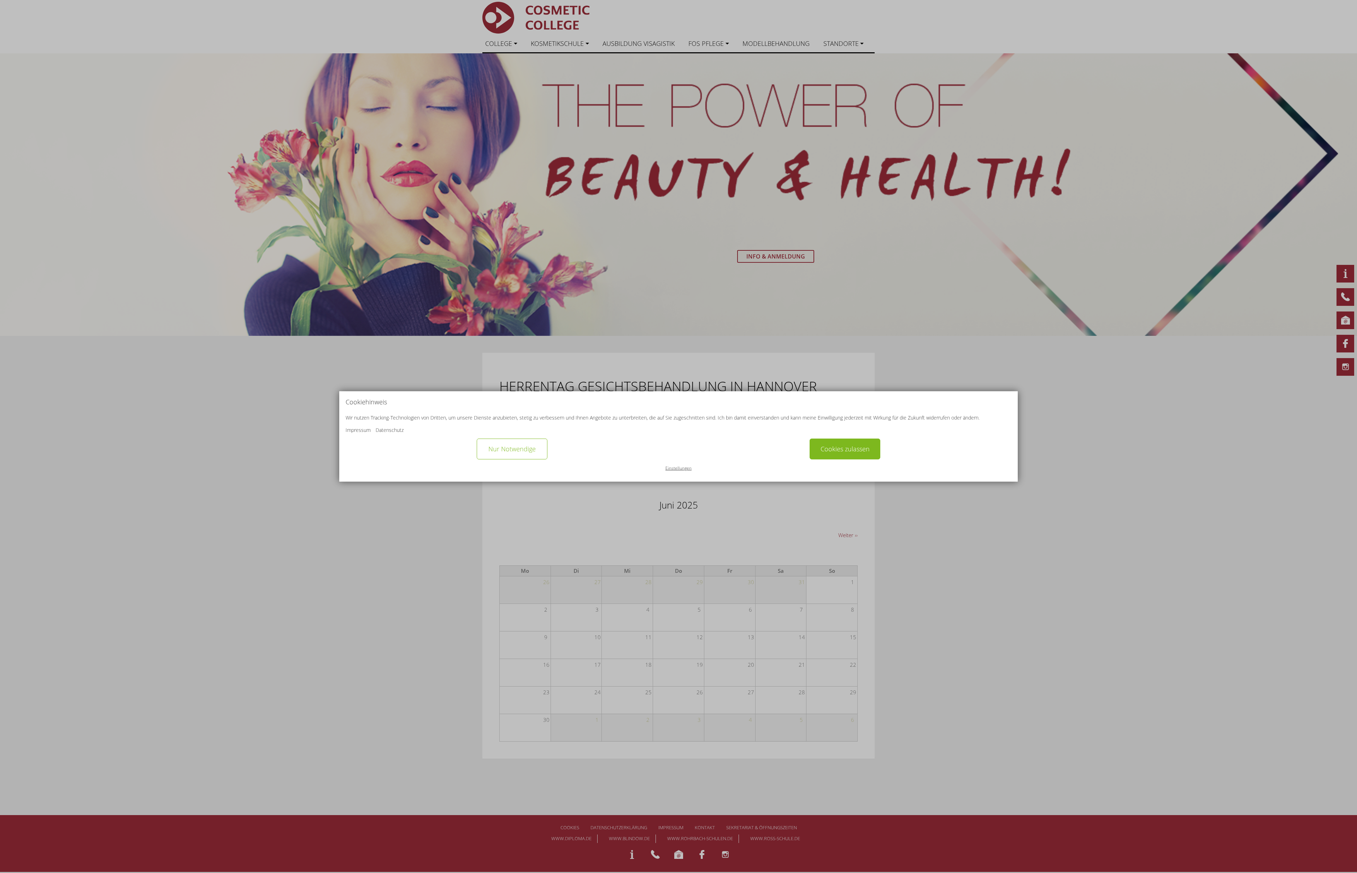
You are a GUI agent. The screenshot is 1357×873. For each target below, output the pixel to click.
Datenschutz (390, 430)
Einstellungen (678, 468)
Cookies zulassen (845, 449)
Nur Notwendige (512, 449)
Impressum (358, 430)
